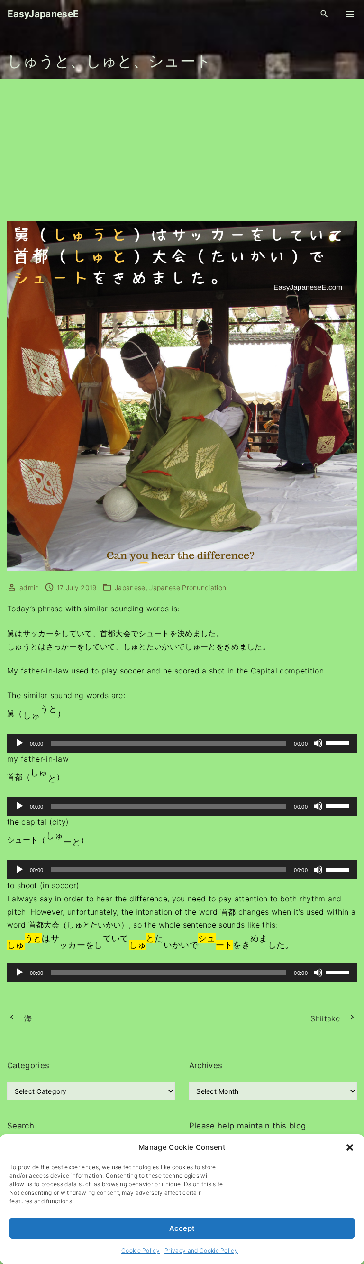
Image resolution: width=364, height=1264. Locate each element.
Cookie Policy (140, 1250)
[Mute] (318, 743)
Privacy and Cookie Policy (201, 1250)
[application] (182, 743)
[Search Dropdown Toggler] (324, 14)
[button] (350, 1147)
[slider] (339, 742)
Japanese (130, 587)
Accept (182, 1228)
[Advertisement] (182, 150)
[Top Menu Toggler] (349, 14)
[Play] (19, 743)
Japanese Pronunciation (187, 587)
